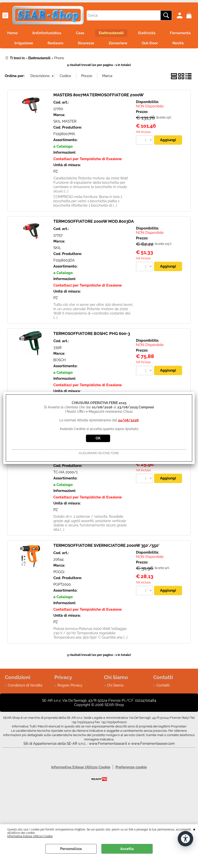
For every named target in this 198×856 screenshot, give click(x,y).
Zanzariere (118, 43)
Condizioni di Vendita (25, 685)
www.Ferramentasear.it (108, 743)
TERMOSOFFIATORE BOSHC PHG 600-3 (91, 333)
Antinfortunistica (46, 33)
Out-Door (150, 43)
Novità (178, 43)
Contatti (163, 685)
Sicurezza (86, 43)
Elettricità (147, 33)
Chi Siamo (115, 685)
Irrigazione (23, 43)
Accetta (127, 849)
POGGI (58, 572)
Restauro (55, 43)
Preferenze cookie (131, 767)
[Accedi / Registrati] (180, 15)
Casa (80, 33)
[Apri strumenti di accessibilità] (185, 838)
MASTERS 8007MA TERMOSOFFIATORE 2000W (98, 94)
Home (12, 33)
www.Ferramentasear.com (153, 743)
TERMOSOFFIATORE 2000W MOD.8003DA (93, 221)
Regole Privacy (69, 685)
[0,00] (189, 15)
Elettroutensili (111, 33)
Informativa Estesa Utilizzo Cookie (30, 836)
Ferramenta (180, 33)
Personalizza (71, 849)
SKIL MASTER (65, 121)
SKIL (57, 248)
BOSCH (59, 360)
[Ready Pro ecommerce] (99, 779)
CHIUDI (194, 829)
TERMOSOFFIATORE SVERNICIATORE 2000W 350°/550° (106, 545)
